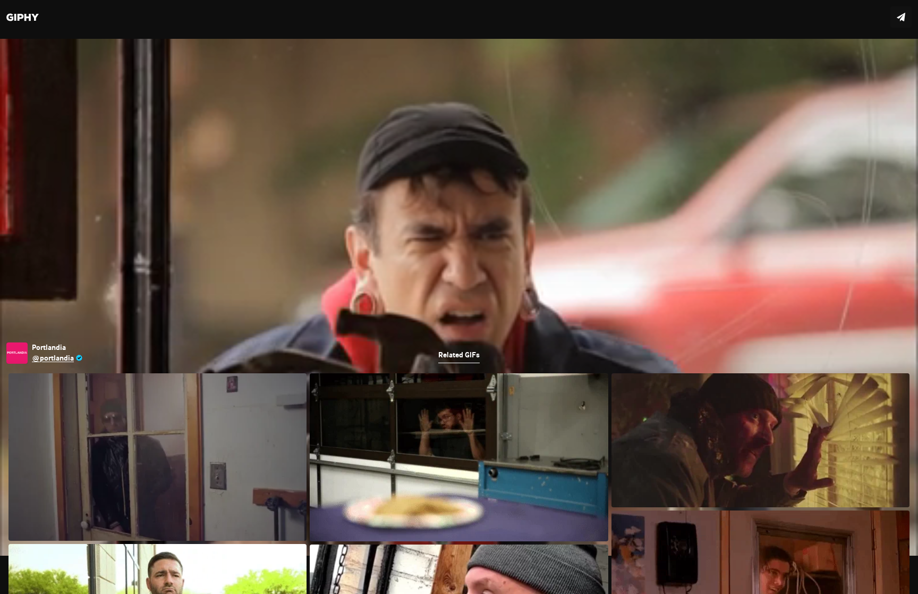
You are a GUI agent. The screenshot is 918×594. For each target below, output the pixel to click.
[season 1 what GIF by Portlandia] (459, 297)
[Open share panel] (901, 17)
